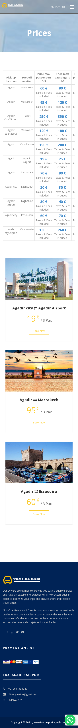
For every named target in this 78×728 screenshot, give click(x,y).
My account (58, 7)
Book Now (39, 331)
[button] (70, 720)
